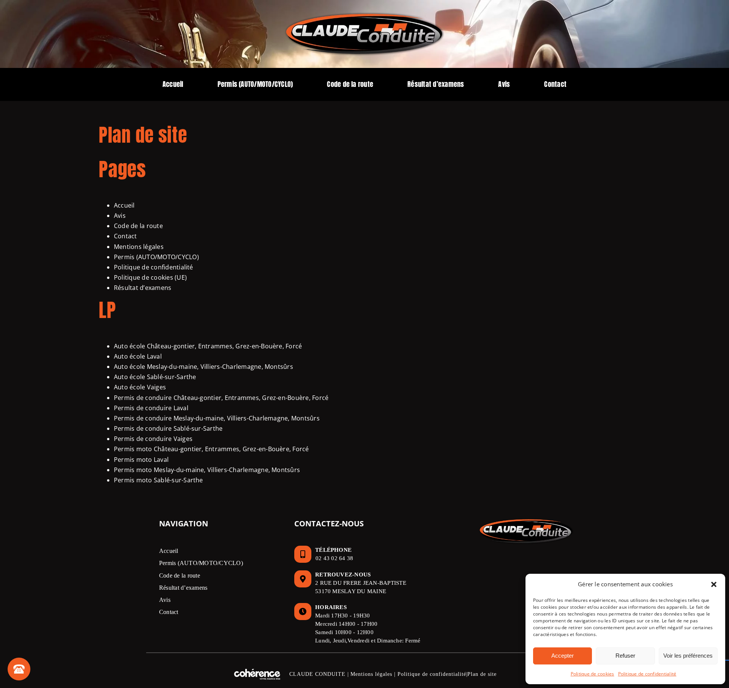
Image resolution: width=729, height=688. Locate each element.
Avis (120, 215)
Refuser (625, 655)
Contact (125, 236)
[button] (714, 584)
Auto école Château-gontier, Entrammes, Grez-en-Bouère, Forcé (208, 346)
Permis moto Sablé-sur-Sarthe (158, 480)
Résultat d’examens (142, 287)
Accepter (562, 655)
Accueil (124, 205)
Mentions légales (139, 246)
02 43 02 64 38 (334, 558)
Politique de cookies (592, 674)
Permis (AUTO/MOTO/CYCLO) (156, 257)
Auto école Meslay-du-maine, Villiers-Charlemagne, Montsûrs (203, 366)
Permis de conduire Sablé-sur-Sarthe (168, 428)
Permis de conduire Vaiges (153, 439)
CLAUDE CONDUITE (317, 674)
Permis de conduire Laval (151, 408)
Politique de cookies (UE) (150, 277)
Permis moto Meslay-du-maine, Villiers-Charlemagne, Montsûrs (207, 470)
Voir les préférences (688, 655)
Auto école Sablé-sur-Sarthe (155, 377)
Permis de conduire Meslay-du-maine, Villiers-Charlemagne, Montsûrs (217, 418)
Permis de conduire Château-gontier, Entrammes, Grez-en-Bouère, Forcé (221, 398)
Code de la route (138, 226)
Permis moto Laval (141, 459)
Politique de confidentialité (647, 674)
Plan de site (482, 674)
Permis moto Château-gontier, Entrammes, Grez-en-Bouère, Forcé (211, 449)
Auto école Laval (138, 356)
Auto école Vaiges (140, 387)
